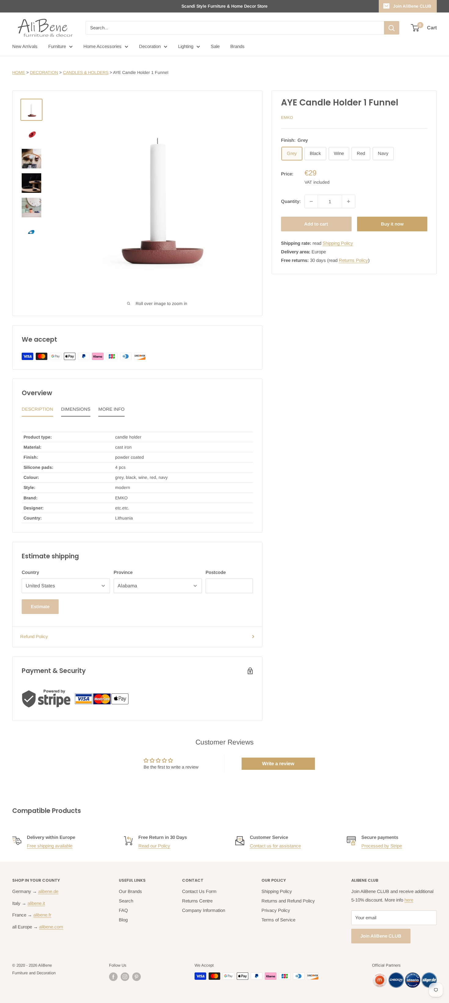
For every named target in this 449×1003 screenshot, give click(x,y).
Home (18, 72)
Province (123, 572)
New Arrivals (25, 46)
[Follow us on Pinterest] (136, 976)
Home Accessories (102, 46)
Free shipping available (49, 845)
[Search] (391, 28)
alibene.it (36, 903)
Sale (215, 46)
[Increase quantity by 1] (348, 201)
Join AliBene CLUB (412, 6)
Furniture (57, 46)
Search (126, 900)
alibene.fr (42, 914)
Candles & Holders (85, 72)
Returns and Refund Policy (288, 900)
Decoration (150, 46)
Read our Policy (154, 845)
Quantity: (291, 201)
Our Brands (130, 891)
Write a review (278, 763)
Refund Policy (34, 636)
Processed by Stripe (381, 845)
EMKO (287, 117)
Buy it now (392, 223)
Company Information (203, 910)
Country (30, 572)
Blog (123, 919)
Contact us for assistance (275, 845)
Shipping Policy (338, 243)
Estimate (40, 606)
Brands (237, 46)
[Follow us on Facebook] (113, 976)
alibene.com (51, 926)
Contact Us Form (199, 891)
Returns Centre (197, 900)
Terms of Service (278, 919)
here (408, 899)
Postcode (216, 572)
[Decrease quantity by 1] (311, 201)
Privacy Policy (275, 910)
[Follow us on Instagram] (125, 976)
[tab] (37, 411)
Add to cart (316, 223)
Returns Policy (353, 260)
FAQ (123, 910)
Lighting (185, 46)
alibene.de (48, 891)
